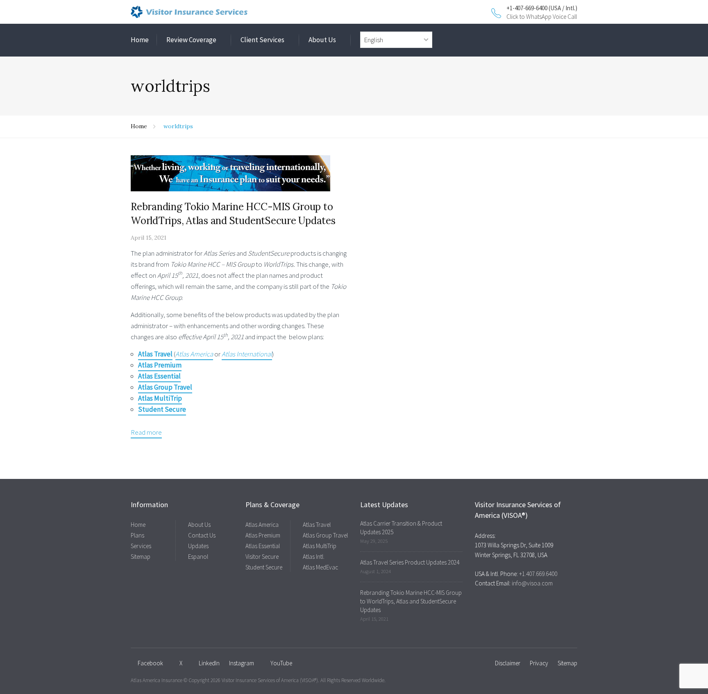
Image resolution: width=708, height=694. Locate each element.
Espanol (198, 556)
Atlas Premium (262, 535)
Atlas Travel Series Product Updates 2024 (409, 562)
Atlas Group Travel (325, 535)
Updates (198, 546)
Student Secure (263, 567)
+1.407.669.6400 (538, 574)
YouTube (281, 663)
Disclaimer (507, 663)
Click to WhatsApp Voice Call (541, 16)
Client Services (262, 39)
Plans (137, 535)
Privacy (539, 663)
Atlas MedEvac (320, 567)
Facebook (150, 663)
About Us (322, 39)
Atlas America (262, 524)
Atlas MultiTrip (319, 546)
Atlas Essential (262, 546)
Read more (146, 432)
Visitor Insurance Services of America (260, 680)
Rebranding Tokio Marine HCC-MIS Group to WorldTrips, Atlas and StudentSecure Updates (411, 601)
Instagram (241, 663)
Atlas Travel (317, 524)
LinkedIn (209, 663)
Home (140, 39)
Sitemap (140, 556)
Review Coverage (191, 39)
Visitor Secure (262, 556)
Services (141, 546)
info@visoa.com (532, 583)
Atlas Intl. (313, 556)
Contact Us (202, 535)
